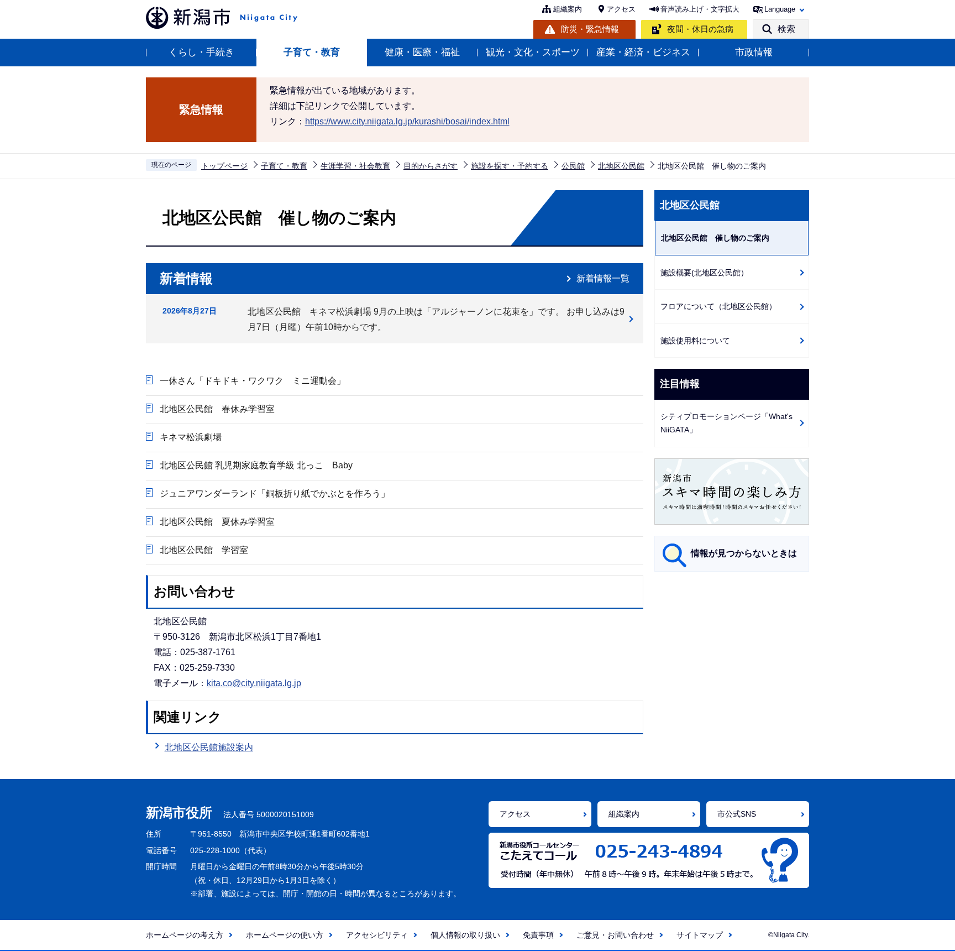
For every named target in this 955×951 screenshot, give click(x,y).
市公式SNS (736, 813)
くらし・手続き (201, 52)
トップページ (224, 165)
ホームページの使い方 (284, 935)
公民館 (573, 165)
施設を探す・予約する (509, 165)
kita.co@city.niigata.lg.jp (254, 683)
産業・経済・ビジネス (643, 52)
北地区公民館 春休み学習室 (217, 409)
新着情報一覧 (602, 278)
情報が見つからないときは (744, 553)
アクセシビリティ (377, 935)
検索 (786, 29)
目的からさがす (430, 165)
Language (779, 9)
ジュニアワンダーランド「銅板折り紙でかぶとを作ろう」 (275, 493)
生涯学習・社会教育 (355, 165)
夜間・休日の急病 (700, 29)
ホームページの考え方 (184, 935)
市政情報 (754, 52)
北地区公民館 (621, 165)
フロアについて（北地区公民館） (718, 306)
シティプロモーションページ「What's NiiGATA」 (726, 423)
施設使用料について (695, 340)
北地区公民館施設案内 (209, 747)
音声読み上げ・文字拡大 (699, 9)
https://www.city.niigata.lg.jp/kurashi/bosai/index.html (407, 121)
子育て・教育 (312, 52)
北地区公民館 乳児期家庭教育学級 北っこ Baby (256, 465)
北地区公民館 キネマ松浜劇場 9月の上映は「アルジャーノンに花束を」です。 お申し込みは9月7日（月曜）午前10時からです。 (436, 319)
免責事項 (538, 935)
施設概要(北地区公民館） (704, 272)
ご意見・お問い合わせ (615, 935)
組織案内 (567, 9)
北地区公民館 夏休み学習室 (217, 521)
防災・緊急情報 (590, 29)
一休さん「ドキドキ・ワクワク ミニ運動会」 (252, 380)
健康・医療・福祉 (422, 52)
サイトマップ (699, 935)
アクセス (621, 9)
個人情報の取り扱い (465, 935)
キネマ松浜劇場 (191, 437)
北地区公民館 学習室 (204, 550)
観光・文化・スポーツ (533, 52)
